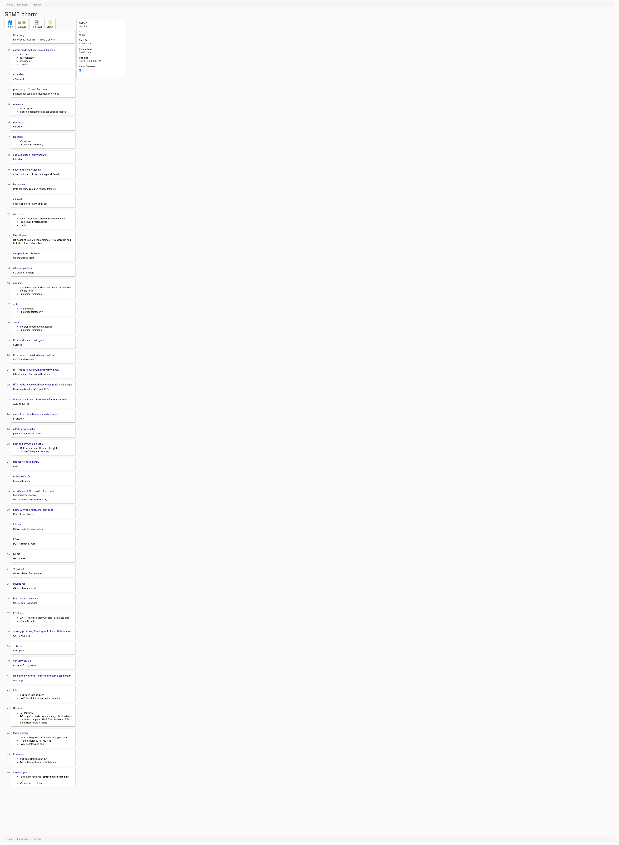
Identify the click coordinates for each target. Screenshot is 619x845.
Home (10, 4)
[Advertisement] (102, 108)
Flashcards (23, 4)
